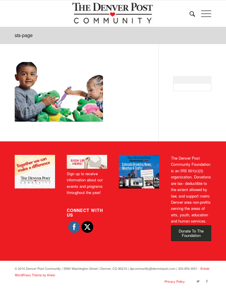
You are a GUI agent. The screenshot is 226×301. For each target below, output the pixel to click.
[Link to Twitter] (198, 281)
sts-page (24, 35)
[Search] (189, 13)
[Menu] (203, 13)
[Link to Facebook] (206, 281)
